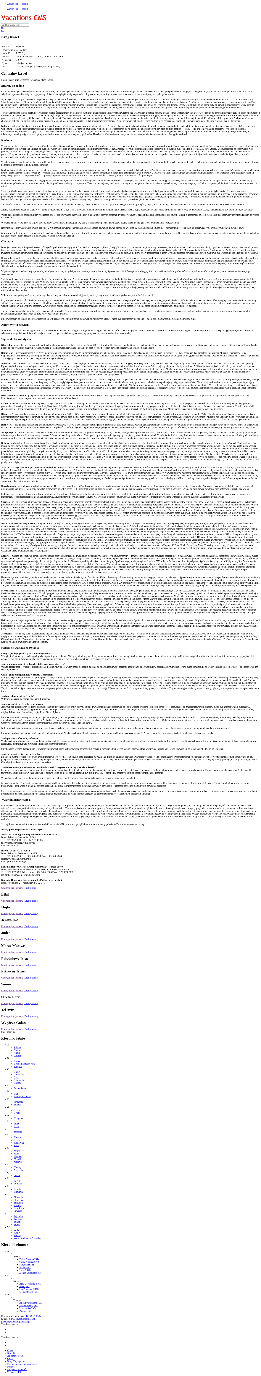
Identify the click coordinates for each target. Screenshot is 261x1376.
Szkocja (17, 1205)
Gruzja (17, 1112)
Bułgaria (18, 1066)
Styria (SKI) (25, 1267)
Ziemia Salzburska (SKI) (31, 1273)
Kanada (17, 1137)
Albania (17, 1047)
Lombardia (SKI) (27, 1308)
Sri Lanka (18, 1202)
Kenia (17, 1140)
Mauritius (18, 1159)
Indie (16, 1123)
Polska (17, 1181)
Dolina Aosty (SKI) (28, 1305)
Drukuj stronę (31, 888)
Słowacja (18, 1197)
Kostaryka (19, 1142)
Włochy (17, 1235)
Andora (17, 1050)
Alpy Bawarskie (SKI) (30, 1283)
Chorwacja (19, 1074)
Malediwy (19, 1151)
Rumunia (18, 1192)
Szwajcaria (19, 1208)
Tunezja (17, 1221)
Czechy (17, 1082)
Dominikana (20, 1088)
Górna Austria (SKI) (29, 1262)
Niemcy (17, 1167)
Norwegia (18, 1170)
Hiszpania (18, 1118)
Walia (16, 1230)
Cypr (16, 1077)
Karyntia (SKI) (26, 1264)
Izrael (16, 1126)
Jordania (18, 1132)
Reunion (18, 1189)
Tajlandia (18, 1216)
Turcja (17, 1224)
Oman (17, 1175)
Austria (17, 1055)
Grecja (17, 1110)
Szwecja (18, 1211)
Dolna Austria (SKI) (29, 1259)
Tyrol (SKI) (25, 1270)
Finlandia (18, 1102)
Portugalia (19, 1183)
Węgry (17, 1232)
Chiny (17, 1072)
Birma (17, 1061)
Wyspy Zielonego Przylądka (27, 1238)
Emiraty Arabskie (22, 1096)
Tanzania (18, 1219)
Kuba (16, 1145)
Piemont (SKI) (26, 1311)
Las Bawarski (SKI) (29, 1289)
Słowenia (18, 1200)
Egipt (16, 1093)
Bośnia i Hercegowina (24, 1063)
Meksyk (18, 1162)
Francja (17, 1104)
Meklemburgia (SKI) (29, 1292)
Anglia (17, 1052)
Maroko (17, 1156)
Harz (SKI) (24, 1286)
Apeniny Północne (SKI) (31, 1302)
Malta (16, 1153)
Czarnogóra (19, 1080)
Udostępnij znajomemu (12, 888)
